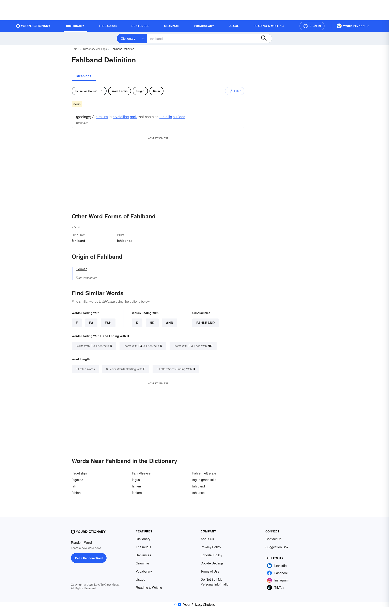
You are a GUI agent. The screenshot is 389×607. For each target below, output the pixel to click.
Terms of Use (210, 571)
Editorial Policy (211, 555)
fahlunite (198, 492)
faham (136, 486)
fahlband (205, 322)
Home (75, 49)
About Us (207, 538)
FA (91, 322)
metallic (165, 116)
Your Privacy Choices (199, 604)
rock (133, 116)
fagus (136, 479)
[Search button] (266, 38)
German (81, 269)
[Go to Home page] (33, 26)
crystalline (121, 116)
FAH (108, 322)
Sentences (143, 555)
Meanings (83, 76)
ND (152, 322)
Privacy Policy (211, 547)
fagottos (77, 479)
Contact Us (273, 538)
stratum (102, 116)
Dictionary (128, 38)
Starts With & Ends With (94, 345)
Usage (140, 579)
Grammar (142, 563)
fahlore (137, 492)
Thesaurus (143, 547)
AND (169, 322)
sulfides (179, 116)
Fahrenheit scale (204, 473)
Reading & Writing (149, 587)
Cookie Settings (212, 563)
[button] (312, 26)
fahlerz (76, 492)
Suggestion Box (276, 547)
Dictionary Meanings (95, 49)
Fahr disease (141, 473)
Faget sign (79, 473)
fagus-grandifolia (204, 479)
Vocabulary (144, 571)
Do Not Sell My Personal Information (215, 582)
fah (74, 486)
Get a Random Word (89, 558)
